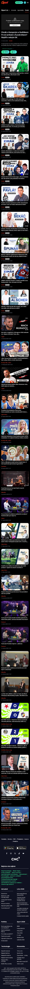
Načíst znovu (15, 25)
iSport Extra (4, 414)
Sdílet (6, 52)
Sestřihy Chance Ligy (6, 724)
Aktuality (3, 492)
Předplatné (19, 2)
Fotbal (2, 518)
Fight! (2, 336)
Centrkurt (3, 466)
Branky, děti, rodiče (6, 362)
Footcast (3, 622)
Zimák (10, 40)
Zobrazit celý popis (7, 48)
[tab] (5, 10)
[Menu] (28, 3)
